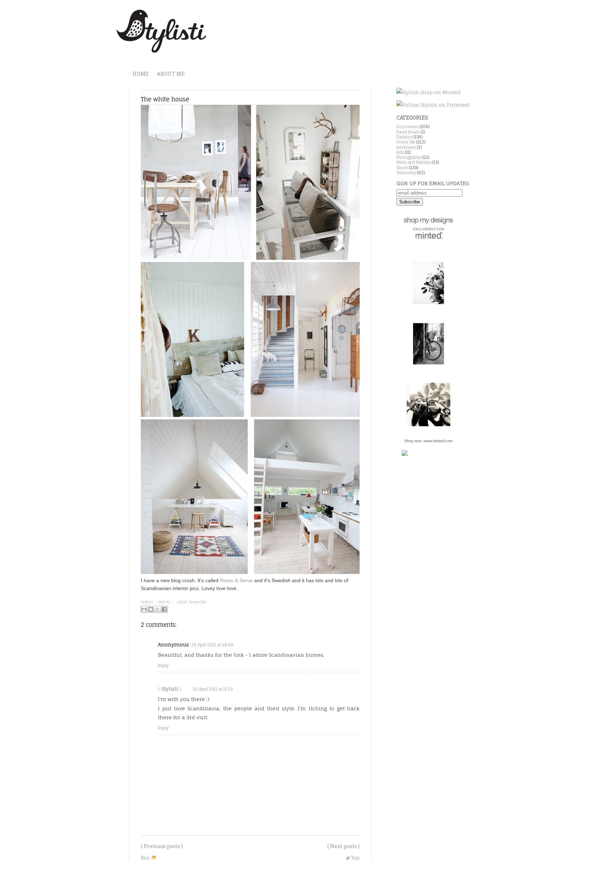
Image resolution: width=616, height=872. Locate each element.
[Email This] (144, 609)
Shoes (402, 167)
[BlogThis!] (150, 609)
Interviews (406, 147)
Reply (163, 665)
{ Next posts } (343, 846)
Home (141, 73)
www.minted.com (438, 441)
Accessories (407, 126)
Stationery (406, 172)
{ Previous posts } (162, 846)
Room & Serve (236, 580)
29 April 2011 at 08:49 (212, 644)
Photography (408, 157)
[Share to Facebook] (164, 609)
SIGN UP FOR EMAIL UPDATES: (432, 183)
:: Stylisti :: (170, 689)
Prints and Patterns (413, 162)
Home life (197, 602)
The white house (165, 99)
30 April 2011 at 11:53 (212, 689)
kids (400, 152)
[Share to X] (157, 609)
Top (355, 858)
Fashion (404, 137)
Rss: (146, 858)
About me (171, 73)
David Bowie (408, 132)
